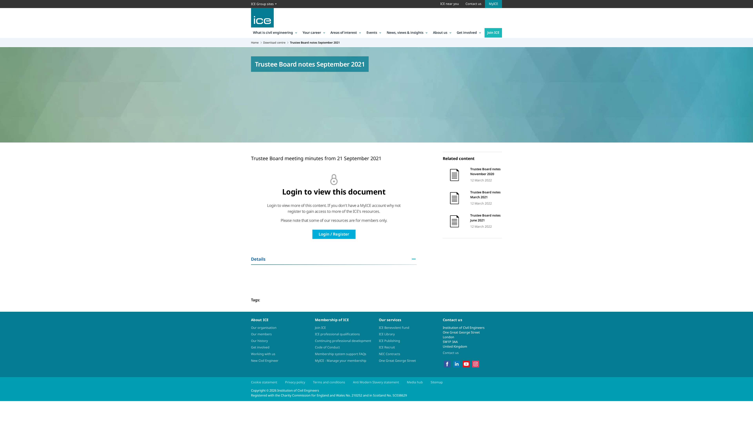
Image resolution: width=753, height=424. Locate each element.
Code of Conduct (327, 347)
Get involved (467, 32)
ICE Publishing (389, 341)
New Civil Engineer (264, 360)
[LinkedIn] (456, 364)
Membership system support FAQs (340, 354)
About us (440, 32)
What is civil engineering (273, 32)
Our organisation (263, 327)
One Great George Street (397, 360)
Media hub (415, 382)
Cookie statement (264, 382)
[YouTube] (466, 364)
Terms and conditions (329, 382)
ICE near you (449, 4)
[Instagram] (475, 364)
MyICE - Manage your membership (340, 360)
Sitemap (437, 382)
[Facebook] (447, 364)
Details (258, 259)
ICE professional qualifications (337, 334)
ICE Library (387, 334)
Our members (261, 334)
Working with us (263, 354)
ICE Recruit (387, 347)
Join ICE (493, 32)
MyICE (493, 4)
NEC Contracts (389, 354)
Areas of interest (343, 32)
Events (371, 32)
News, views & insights (405, 32)
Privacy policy (295, 382)
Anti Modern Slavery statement (376, 382)
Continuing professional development (343, 341)
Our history (259, 341)
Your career (312, 32)
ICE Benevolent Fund (394, 327)
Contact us (473, 4)
